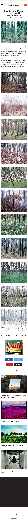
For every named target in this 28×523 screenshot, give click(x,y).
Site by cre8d (14, 518)
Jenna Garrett (10, 17)
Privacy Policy (22, 512)
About (5, 512)
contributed (12, 334)
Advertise (10, 512)
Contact (15, 512)
